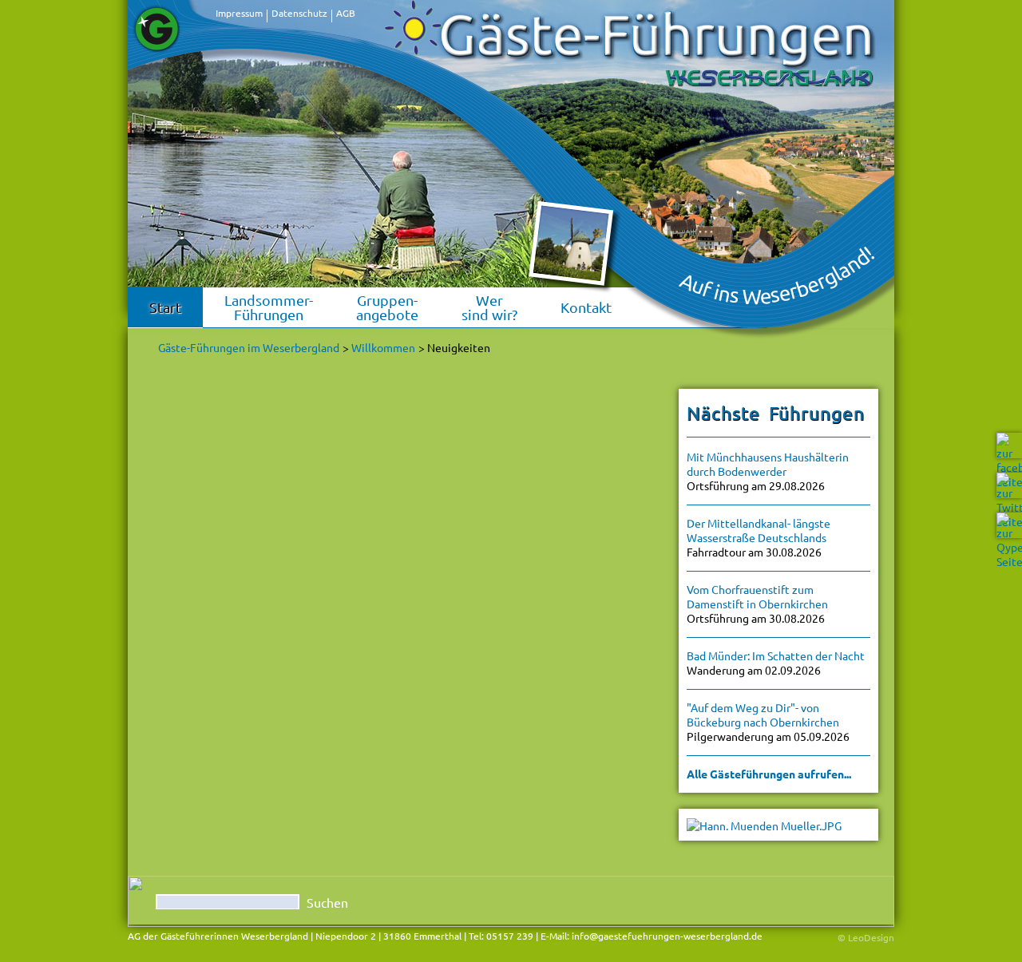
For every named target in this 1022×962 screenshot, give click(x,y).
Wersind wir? (489, 307)
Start (165, 307)
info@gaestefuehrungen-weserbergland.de (667, 935)
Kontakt (586, 307)
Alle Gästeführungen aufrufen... (769, 773)
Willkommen (383, 347)
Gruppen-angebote (387, 307)
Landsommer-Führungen (268, 307)
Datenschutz (299, 12)
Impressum (239, 12)
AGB (345, 12)
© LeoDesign (866, 937)
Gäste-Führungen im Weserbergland (248, 347)
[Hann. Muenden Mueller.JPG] (764, 824)
